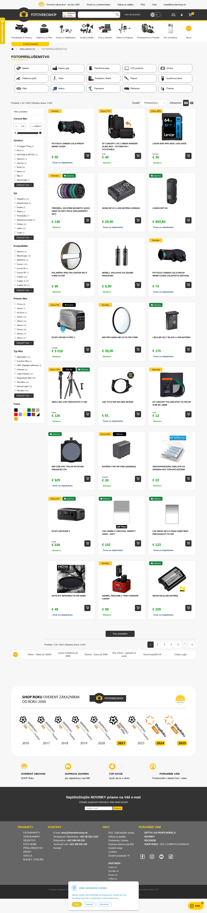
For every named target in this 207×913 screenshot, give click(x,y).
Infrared (22, 369)
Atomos (21, 163)
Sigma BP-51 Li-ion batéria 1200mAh (121, 208)
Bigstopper (23, 357)
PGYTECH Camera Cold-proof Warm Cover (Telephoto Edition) (171, 274)
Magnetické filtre (26, 378)
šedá (33, 410)
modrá (29, 414)
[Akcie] (15, 654)
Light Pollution (25, 374)
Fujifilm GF (23, 285)
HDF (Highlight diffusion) (29, 365)
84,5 (20, 150)
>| (192, 644)
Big (20, 176)
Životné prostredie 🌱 (119, 856)
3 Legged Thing (25, 146)
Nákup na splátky (117, 836)
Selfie (21, 228)
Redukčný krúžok (26, 220)
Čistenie (170, 88)
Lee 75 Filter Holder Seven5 (117, 402)
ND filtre (23, 390)
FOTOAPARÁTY (31, 833)
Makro (61, 88)
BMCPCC (22, 260)
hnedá (33, 414)
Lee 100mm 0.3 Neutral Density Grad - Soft (119, 532)
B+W (21, 167)
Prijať (76, 904)
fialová (20, 414)
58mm (21, 338)
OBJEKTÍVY (29, 840)
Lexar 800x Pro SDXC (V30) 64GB (169, 143)
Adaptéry (23, 199)
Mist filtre (23, 382)
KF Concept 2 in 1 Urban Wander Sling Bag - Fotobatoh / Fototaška (120, 146)
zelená (29, 410)
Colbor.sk (112, 867)
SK (156, 15)
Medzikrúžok (24, 203)
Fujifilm (22, 277)
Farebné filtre (24, 361)
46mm (21, 321)
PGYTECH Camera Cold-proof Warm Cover (68, 145)
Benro (21, 171)
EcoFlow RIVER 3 (61, 531)
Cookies (112, 852)
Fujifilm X (23, 281)
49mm (21, 325)
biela (20, 410)
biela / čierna (38, 414)
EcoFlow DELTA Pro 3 (63, 337)
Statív (61, 78)
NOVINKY (149, 836)
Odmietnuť (104, 904)
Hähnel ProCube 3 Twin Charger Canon (120, 597)
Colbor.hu (112, 879)
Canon (22, 264)
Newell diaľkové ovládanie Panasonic (117, 274)
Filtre (24, 88)
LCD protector (136, 68)
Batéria (25, 68)
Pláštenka (135, 88)
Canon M (22, 268)
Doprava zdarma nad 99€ (121, 844)
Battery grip (63, 68)
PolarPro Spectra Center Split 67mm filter (69, 274)
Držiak (21, 224)
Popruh (133, 78)
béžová (24, 410)
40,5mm (22, 312)
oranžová (16, 419)
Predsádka (23, 216)
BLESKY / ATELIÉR (33, 859)
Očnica (169, 68)
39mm (21, 308)
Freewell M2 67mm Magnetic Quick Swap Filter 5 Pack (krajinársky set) (71, 211)
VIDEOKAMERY (31, 836)
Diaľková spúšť (29, 78)
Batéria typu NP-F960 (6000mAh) (119, 466)
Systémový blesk (174, 78)
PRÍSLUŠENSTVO (27, 49)
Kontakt (57, 848)
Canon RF (23, 272)
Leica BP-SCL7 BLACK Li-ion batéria (172, 337)
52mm (21, 329)
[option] (39, 655)
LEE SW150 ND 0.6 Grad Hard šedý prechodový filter (170, 532)
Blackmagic (23, 180)
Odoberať (118, 808)
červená (16, 414)
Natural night (24, 386)
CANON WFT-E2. (160, 208)
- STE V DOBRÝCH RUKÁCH (166, 844)
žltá (24, 414)
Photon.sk (112, 875)
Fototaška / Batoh (103, 78)
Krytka (21, 207)
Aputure (22, 159)
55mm (21, 334)
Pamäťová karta (101, 68)
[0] (190, 15)
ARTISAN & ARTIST (27, 155)
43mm (21, 317)
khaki (38, 410)
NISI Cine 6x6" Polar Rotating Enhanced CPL (68, 468)
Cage (21, 232)
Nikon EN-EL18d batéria (165, 596)
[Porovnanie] (173, 14)
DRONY (27, 852)
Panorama (99, 88)
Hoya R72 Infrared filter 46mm (69, 596)
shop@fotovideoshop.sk (74, 833)
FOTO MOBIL (30, 844)
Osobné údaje (115, 848)
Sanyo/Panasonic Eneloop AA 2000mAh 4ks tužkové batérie (169, 468)
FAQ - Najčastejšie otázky (121, 833)
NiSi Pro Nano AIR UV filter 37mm (120, 337)
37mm (21, 304)
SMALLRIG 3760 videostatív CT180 (69, 402)
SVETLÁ (28, 856)
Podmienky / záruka (118, 840)
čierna (16, 410)
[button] (202, 903)
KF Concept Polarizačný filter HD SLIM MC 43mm (172, 403)
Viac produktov (120, 634)
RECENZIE (150, 840)
